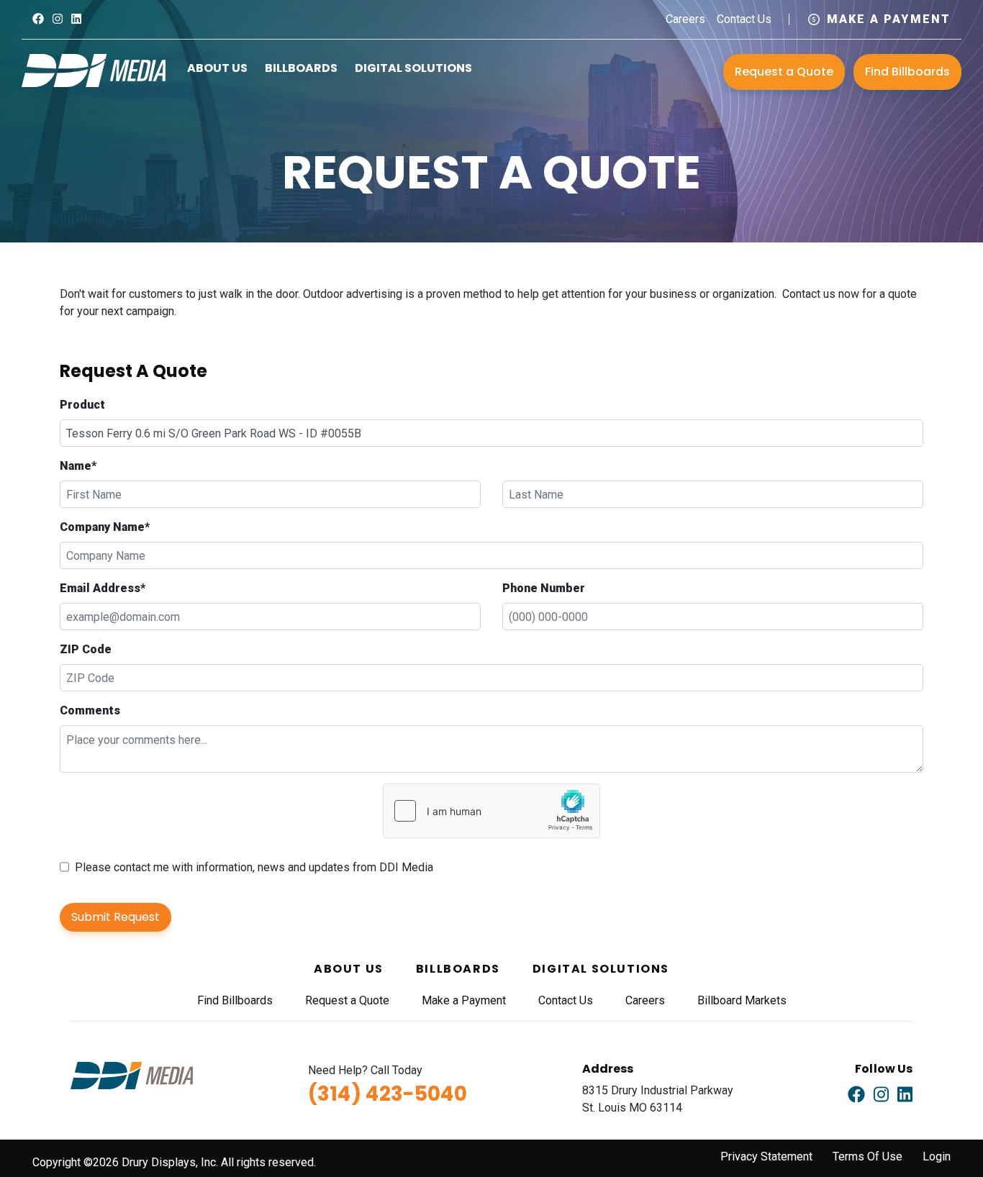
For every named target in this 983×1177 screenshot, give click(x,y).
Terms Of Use (867, 1156)
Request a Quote (784, 71)
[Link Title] (38, 19)
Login (937, 1156)
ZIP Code (86, 649)
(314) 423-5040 (387, 1094)
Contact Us (744, 19)
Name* (78, 466)
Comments (90, 710)
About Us (217, 68)
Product (82, 405)
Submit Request (115, 917)
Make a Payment (889, 19)
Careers (685, 19)
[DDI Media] (94, 69)
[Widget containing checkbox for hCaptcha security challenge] (491, 810)
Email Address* (102, 588)
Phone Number (543, 588)
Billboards (301, 68)
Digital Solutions (413, 68)
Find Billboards (907, 71)
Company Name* (105, 527)
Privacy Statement (766, 1156)
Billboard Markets (742, 1000)
